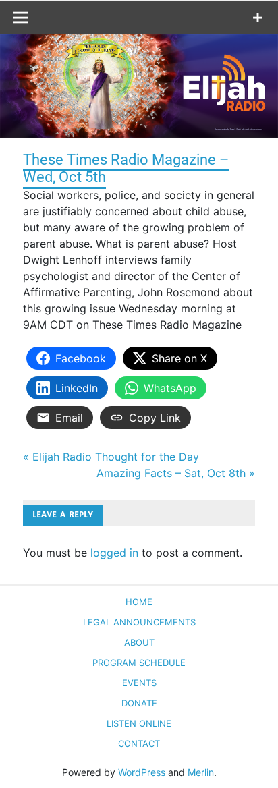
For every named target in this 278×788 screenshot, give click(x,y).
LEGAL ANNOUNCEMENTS (139, 622)
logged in (114, 552)
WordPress (141, 772)
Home (139, 601)
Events (139, 682)
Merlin (201, 772)
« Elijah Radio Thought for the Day (111, 456)
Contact (139, 743)
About (139, 642)
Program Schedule (139, 662)
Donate (139, 703)
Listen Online (139, 723)
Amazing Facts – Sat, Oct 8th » (175, 473)
